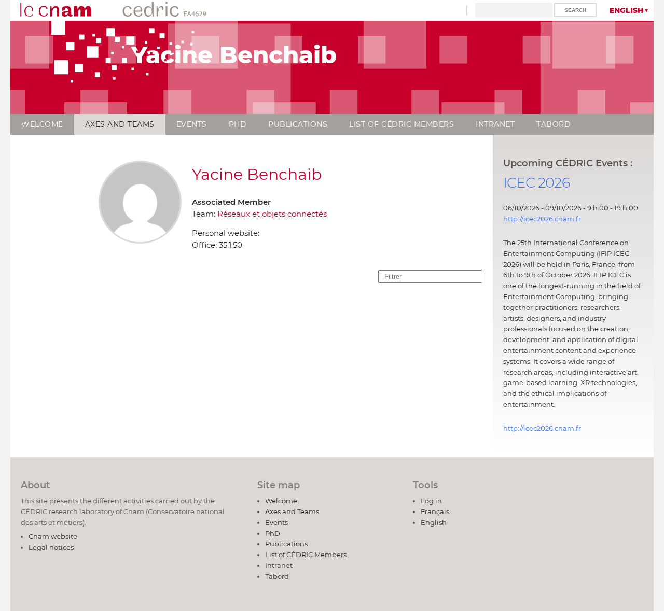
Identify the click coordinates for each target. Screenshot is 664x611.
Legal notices (51, 547)
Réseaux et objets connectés (272, 214)
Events (191, 124)
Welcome (42, 124)
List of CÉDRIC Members (401, 124)
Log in (431, 500)
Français (435, 511)
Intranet (495, 124)
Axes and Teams (120, 124)
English (626, 10)
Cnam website (53, 536)
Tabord (553, 124)
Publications (297, 124)
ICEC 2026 (536, 182)
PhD (238, 124)
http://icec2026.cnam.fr (542, 219)
